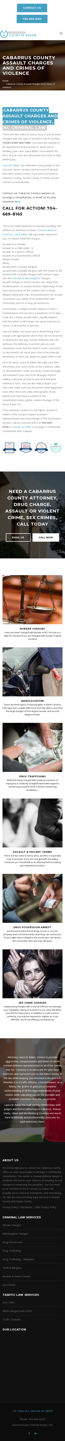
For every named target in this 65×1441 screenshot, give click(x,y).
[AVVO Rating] (32, 447)
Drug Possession (12, 1242)
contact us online (22, 426)
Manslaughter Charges (15, 1233)
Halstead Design (20, 1424)
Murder (17, 278)
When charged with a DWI (17, 1311)
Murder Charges (32, 628)
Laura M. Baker (11, 165)
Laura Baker (21, 234)
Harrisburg (54, 1193)
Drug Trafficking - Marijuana (18, 1259)
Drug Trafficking (32, 776)
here (17, 201)
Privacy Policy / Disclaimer (17, 1207)
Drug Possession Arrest (33, 927)
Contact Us (32, 7)
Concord (24, 1193)
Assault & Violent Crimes (32, 851)
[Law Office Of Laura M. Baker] (18, 34)
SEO (51, 1424)
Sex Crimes (8, 1284)
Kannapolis (36, 1193)
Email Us (18, 537)
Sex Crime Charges (32, 1002)
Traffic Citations (11, 1319)
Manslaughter (32, 278)
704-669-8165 (32, 18)
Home (5, 80)
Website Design (39, 1424)
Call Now (46, 537)
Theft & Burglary (12, 1267)
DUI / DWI (8, 1302)
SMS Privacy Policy (45, 1207)
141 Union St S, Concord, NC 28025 (32, 1411)
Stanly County (24, 1201)
